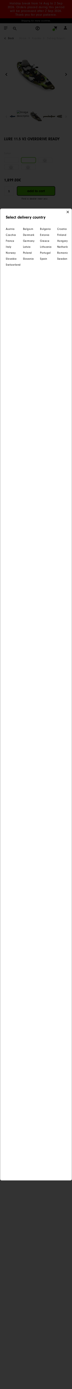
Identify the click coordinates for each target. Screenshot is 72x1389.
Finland (61, 235)
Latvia (27, 247)
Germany (27, 241)
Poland (27, 253)
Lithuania (44, 247)
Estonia (44, 235)
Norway (10, 253)
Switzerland (10, 264)
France (10, 241)
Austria (10, 229)
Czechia (10, 235)
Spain (43, 258)
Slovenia (27, 258)
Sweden (61, 258)
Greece (44, 241)
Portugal (44, 253)
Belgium (27, 229)
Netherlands (61, 247)
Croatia (61, 229)
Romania (61, 253)
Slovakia (10, 258)
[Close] (68, 212)
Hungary (61, 241)
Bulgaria (44, 229)
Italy (8, 247)
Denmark (27, 235)
